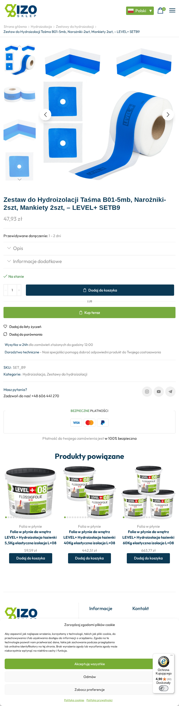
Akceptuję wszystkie (89, 664)
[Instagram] (147, 391)
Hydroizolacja (41, 26)
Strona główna (15, 26)
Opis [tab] (18, 248)
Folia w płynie (30, 526)
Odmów (89, 676)
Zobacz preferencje (90, 689)
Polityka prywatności (99, 700)
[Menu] (171, 656)
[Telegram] (170, 391)
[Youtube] (159, 391)
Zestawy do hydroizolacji (75, 26)
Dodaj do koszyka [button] (30, 558)
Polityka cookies (74, 700)
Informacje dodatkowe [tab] (37, 261)
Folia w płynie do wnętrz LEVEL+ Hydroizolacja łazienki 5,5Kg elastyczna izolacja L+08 (31, 537)
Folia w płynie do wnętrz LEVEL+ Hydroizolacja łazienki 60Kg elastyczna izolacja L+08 (148, 537)
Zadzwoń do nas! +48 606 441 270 (31, 395)
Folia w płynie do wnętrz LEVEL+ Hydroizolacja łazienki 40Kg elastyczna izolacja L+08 (89, 537)
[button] (161, 10)
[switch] (163, 688)
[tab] (89, 248)
